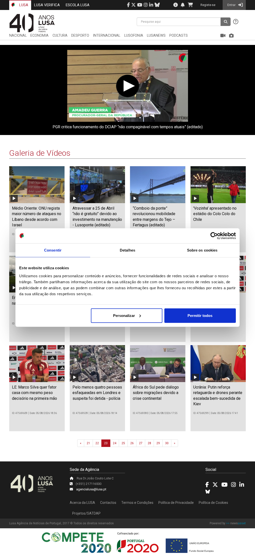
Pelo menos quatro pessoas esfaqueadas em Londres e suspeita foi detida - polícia (97, 393)
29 (158, 443)
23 (106, 443)
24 (114, 443)
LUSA (23, 5)
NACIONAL (18, 35)
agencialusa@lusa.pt (91, 489)
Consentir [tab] (53, 250)
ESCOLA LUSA (77, 5)
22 (97, 443)
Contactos (108, 503)
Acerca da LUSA (82, 503)
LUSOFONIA (133, 35)
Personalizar (124, 315)
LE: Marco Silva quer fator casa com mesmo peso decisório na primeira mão (34, 393)
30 (167, 443)
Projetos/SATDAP (86, 513)
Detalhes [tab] (127, 250)
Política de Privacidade (176, 503)
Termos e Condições (137, 503)
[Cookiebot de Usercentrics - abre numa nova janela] (214, 236)
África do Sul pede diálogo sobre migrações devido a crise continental (156, 393)
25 (123, 443)
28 (149, 443)
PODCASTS (178, 35)
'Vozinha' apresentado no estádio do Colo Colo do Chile (215, 214)
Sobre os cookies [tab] (202, 250)
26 (132, 443)
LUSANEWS (156, 35)
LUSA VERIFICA (47, 5)
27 (140, 443)
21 (88, 443)
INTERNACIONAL (106, 35)
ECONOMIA (39, 35)
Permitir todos (200, 315)
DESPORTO (80, 35)
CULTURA (60, 35)
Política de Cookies (213, 503)
